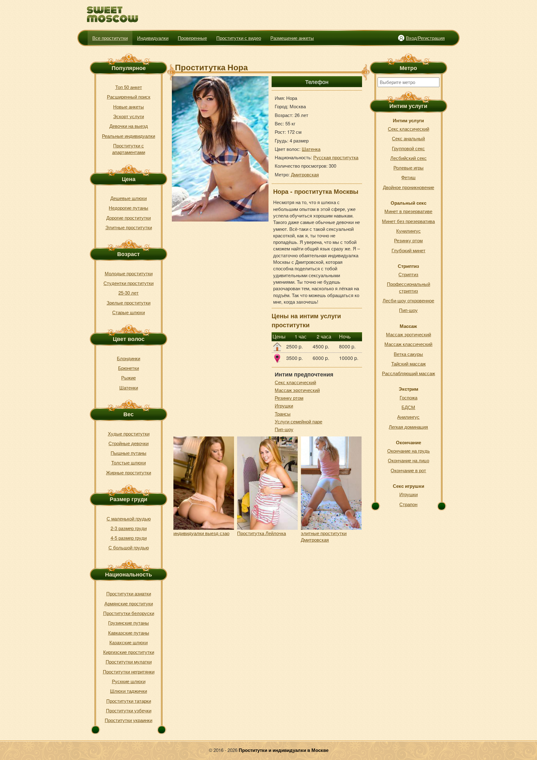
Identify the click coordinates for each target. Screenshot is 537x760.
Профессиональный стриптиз (408, 287)
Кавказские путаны (128, 632)
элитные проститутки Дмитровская (324, 536)
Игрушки (284, 405)
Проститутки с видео (238, 38)
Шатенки (128, 387)
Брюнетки (128, 368)
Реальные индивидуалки (128, 136)
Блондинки (128, 358)
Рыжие (128, 377)
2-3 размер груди (129, 528)
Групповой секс (408, 148)
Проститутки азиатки (128, 593)
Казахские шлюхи (128, 642)
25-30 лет (128, 292)
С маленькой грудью (129, 518)
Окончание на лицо (408, 460)
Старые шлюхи (128, 312)
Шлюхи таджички (128, 691)
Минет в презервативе (408, 211)
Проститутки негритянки (128, 671)
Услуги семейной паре (298, 421)
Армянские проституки (128, 603)
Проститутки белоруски (128, 613)
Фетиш (408, 177)
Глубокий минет (408, 250)
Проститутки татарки (128, 700)
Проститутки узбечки (128, 710)
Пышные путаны (128, 453)
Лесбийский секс (408, 158)
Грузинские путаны (128, 622)
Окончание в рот (408, 470)
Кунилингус (408, 230)
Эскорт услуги (128, 116)
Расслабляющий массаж (408, 373)
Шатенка (311, 149)
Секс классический (295, 382)
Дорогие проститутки (128, 217)
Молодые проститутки (129, 273)
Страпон (408, 504)
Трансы (283, 413)
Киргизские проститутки (128, 652)
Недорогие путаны (128, 207)
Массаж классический (408, 344)
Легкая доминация (408, 426)
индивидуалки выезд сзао (201, 533)
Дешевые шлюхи (128, 198)
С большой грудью (128, 547)
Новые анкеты (128, 106)
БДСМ (408, 407)
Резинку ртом (289, 397)
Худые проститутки (128, 433)
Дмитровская (305, 174)
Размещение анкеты (292, 38)
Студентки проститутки (128, 283)
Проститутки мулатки (129, 661)
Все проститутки (110, 38)
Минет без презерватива (408, 221)
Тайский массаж (408, 363)
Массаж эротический (297, 390)
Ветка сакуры (408, 354)
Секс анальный (408, 138)
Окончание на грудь (408, 450)
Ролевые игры (408, 167)
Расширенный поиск (128, 96)
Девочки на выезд (128, 126)
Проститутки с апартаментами (128, 148)
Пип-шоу (284, 429)
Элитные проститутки (128, 227)
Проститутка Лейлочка (261, 533)
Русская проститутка (335, 157)
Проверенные (192, 38)
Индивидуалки (152, 38)
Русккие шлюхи (128, 681)
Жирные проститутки (128, 472)
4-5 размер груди (129, 537)
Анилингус (408, 416)
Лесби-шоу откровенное (408, 300)
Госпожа (408, 397)
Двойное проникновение (408, 187)
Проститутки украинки (128, 720)
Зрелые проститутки (128, 302)
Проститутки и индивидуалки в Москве (283, 750)
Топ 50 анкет (128, 87)
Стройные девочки (128, 443)
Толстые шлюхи (128, 462)
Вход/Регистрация (425, 38)
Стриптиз (408, 274)
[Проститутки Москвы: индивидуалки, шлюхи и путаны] (113, 14)
